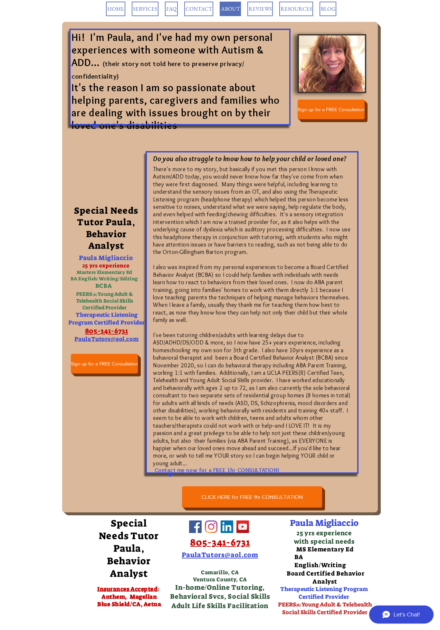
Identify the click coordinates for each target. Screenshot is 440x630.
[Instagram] (211, 526)
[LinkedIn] (227, 526)
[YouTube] (242, 526)
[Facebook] (195, 526)
